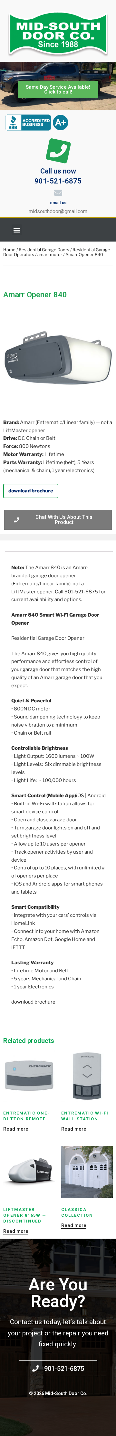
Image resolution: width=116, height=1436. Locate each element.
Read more (15, 1129)
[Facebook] (105, 230)
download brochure (30, 491)
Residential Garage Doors (44, 249)
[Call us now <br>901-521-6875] (58, 151)
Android (96, 795)
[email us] (58, 193)
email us (58, 202)
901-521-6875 (81, 592)
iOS (80, 795)
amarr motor (49, 254)
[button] (17, 229)
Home (9, 249)
